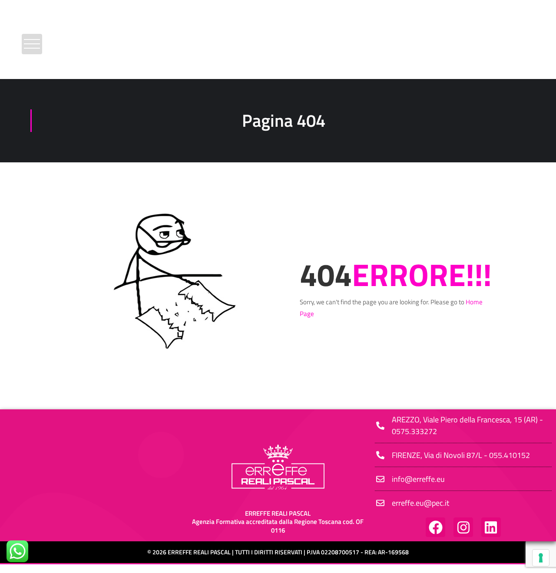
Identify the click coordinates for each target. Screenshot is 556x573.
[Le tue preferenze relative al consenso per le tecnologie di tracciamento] (541, 558)
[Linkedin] (491, 527)
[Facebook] (435, 527)
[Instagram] (463, 527)
